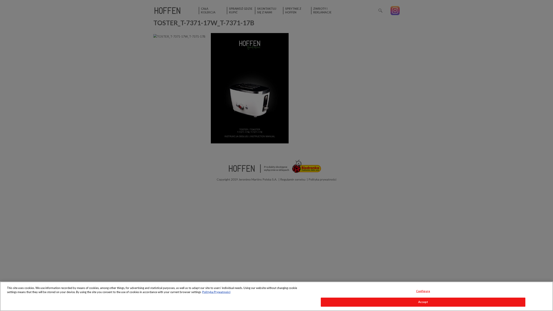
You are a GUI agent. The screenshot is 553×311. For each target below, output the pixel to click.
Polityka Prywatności (216, 292)
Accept (423, 302)
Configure (423, 291)
